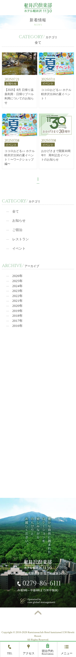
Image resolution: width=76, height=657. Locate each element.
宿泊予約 (48, 652)
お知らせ (19, 220)
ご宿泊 (17, 230)
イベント (19, 248)
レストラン (20, 239)
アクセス (28, 653)
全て (15, 211)
